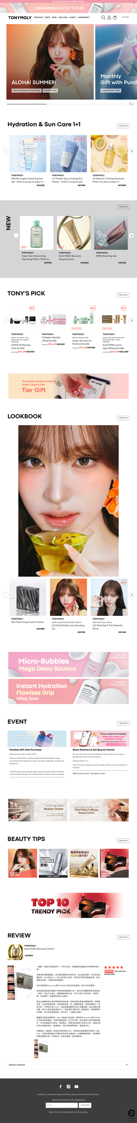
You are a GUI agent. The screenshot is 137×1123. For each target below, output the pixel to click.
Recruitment (94, 1094)
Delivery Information (79, 1094)
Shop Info (51, 1094)
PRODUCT (38, 17)
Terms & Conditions (68, 1112)
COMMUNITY (84, 17)
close (134, 3)
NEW (54, 17)
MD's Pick (63, 17)
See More (123, 126)
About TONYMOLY (63, 1094)
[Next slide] (131, 151)
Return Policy (54, 1112)
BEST (47, 17)
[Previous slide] (5, 151)
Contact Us (42, 1094)
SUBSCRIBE (85, 1105)
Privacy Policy (82, 1112)
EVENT (72, 17)
